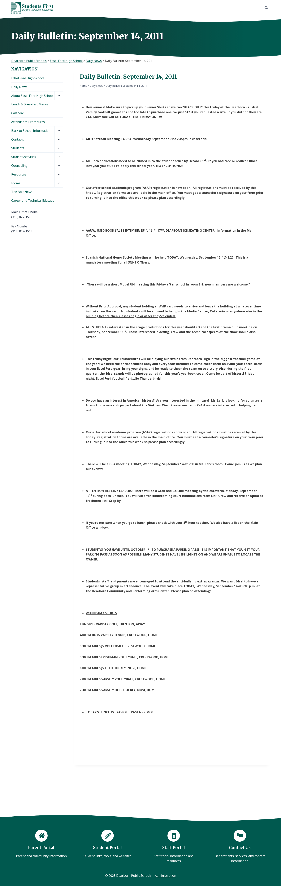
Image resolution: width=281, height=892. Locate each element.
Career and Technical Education (33, 200)
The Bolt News (21, 192)
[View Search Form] (266, 7)
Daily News (19, 87)
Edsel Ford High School (27, 78)
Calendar (17, 113)
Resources (18, 174)
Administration (165, 875)
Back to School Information (30, 131)
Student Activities (23, 157)
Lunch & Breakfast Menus (30, 104)
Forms (15, 183)
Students (17, 148)
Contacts (17, 139)
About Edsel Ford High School (32, 96)
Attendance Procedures (28, 122)
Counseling (19, 165)
